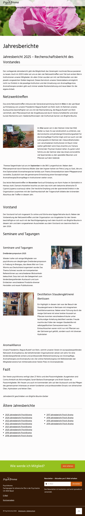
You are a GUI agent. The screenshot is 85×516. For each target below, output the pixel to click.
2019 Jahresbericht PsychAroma (18, 432)
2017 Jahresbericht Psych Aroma (59, 414)
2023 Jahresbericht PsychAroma (18, 420)
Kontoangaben (8, 500)
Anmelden (76, 483)
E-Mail (5, 495)
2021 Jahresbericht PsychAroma (18, 426)
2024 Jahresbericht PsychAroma (18, 417)
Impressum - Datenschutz (26, 511)
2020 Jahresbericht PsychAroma (18, 429)
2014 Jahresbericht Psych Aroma (59, 423)
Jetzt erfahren (68, 466)
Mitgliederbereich (69, 7)
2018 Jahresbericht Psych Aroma (18, 435)
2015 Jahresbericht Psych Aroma (59, 420)
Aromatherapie (36, 7)
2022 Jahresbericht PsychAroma (18, 423)
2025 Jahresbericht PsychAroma (18, 414)
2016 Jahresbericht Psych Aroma (59, 417)
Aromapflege (20, 7)
